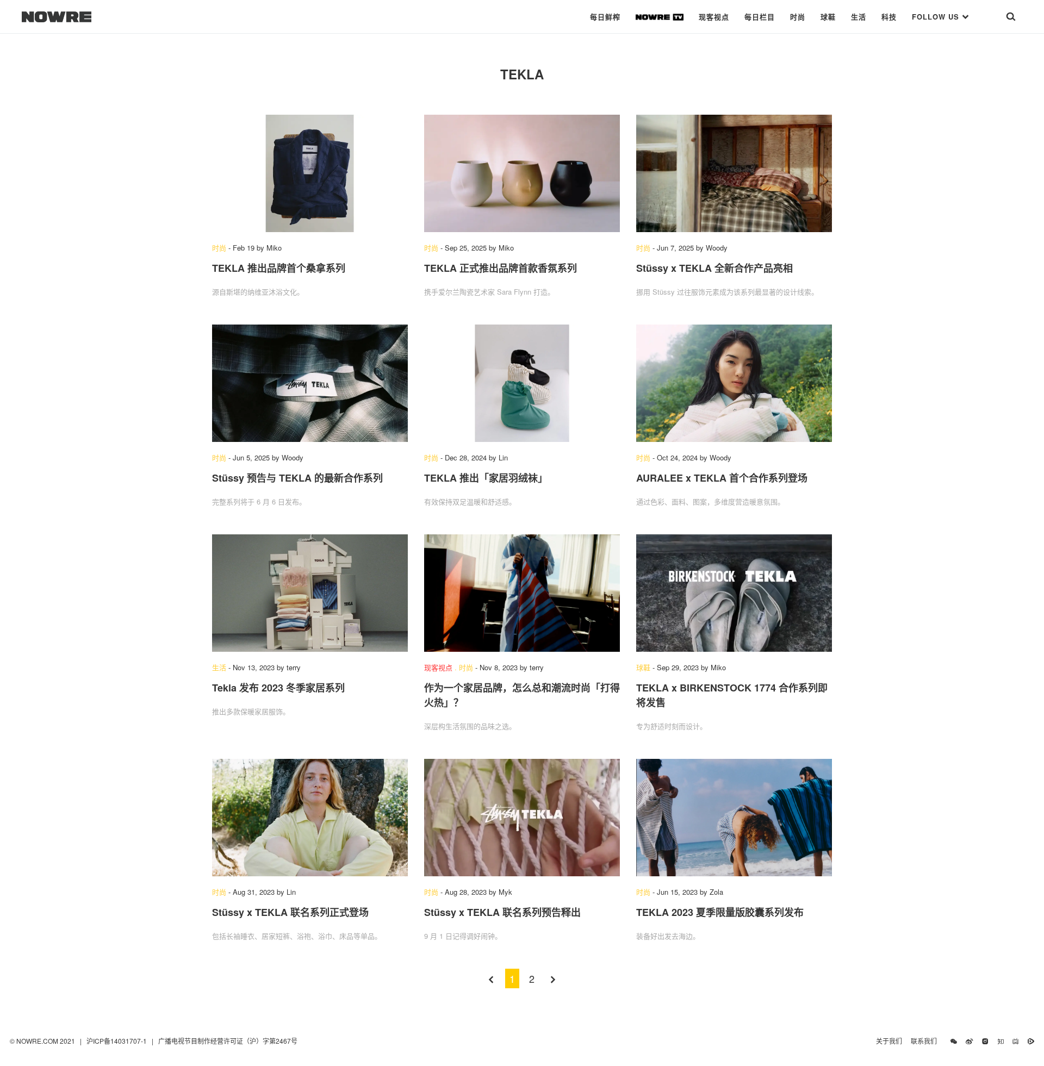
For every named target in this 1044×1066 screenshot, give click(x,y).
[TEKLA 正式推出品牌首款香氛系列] (522, 173)
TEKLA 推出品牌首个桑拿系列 (278, 268)
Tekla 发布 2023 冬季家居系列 (278, 688)
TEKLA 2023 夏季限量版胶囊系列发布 (720, 912)
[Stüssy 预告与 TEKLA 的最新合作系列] (310, 383)
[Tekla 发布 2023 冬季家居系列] (310, 593)
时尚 (797, 16)
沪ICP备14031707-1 (117, 1040)
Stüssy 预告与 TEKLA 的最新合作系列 (297, 478)
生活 (858, 16)
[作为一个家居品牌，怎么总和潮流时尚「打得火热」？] (522, 593)
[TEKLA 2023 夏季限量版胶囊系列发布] (734, 817)
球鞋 (828, 16)
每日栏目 (759, 16)
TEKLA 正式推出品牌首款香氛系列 (500, 268)
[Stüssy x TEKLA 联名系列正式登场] (310, 817)
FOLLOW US (937, 16)
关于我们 (889, 1040)
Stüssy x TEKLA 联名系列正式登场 (290, 912)
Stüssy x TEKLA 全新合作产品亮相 (714, 268)
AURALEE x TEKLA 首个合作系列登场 (721, 478)
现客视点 (714, 16)
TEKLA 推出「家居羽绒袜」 (486, 478)
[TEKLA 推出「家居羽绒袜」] (522, 383)
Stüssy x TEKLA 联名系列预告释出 (502, 912)
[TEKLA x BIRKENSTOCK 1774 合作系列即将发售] (734, 593)
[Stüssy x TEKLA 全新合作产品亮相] (734, 173)
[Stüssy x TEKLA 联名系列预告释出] (522, 817)
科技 (889, 16)
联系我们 (926, 1040)
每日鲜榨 (605, 16)
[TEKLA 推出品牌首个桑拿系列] (310, 173)
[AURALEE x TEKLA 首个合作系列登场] (734, 383)
